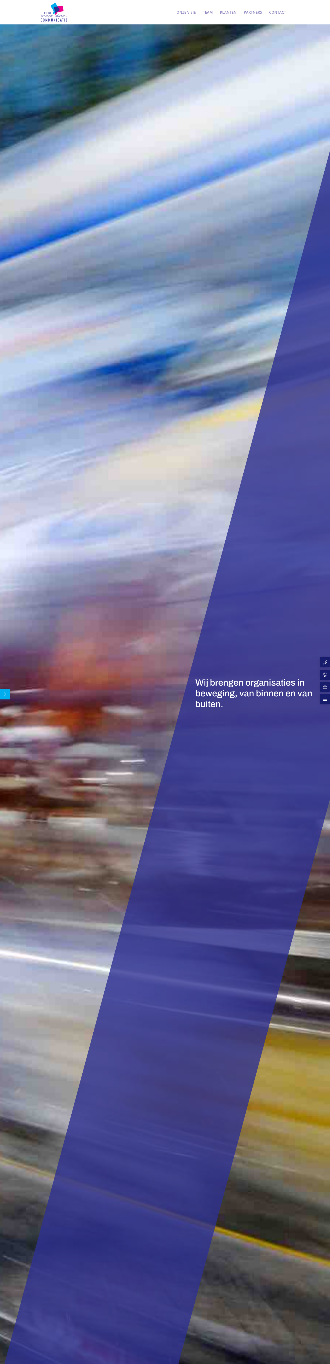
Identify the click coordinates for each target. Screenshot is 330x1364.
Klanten (228, 12)
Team (208, 12)
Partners (253, 12)
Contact (277, 12)
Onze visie (186, 12)
